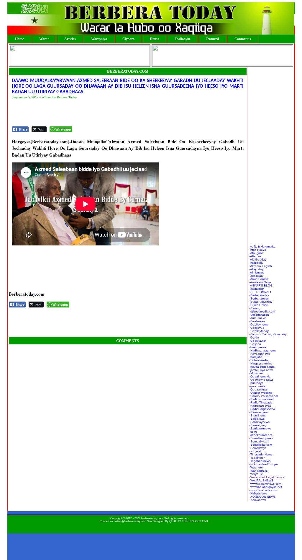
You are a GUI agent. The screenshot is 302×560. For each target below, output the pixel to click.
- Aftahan (255, 256)
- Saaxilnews (257, 415)
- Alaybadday (257, 259)
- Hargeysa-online (261, 363)
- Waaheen (256, 467)
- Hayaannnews (259, 353)
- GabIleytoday (259, 331)
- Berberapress (259, 298)
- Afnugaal (255, 253)
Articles (70, 39)
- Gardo (254, 337)
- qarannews (257, 386)
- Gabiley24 (256, 327)
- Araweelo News (260, 282)
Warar (44, 39)
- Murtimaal (256, 373)
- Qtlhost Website (260, 392)
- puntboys (256, 383)
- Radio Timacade (261, 402)
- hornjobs (255, 357)
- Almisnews (256, 272)
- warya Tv (255, 474)
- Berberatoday (259, 295)
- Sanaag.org (258, 425)
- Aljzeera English (260, 266)
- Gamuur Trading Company (267, 334)
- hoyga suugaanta (262, 366)
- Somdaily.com (259, 441)
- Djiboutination (259, 314)
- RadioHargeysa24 (262, 409)
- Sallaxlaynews (259, 422)
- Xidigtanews (258, 493)
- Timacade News (260, 454)
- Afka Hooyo (257, 249)
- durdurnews (257, 318)
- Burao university (260, 301)
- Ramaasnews (259, 412)
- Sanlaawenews (260, 428)
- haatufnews (257, 347)
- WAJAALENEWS (261, 480)
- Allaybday (256, 269)
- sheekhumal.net (260, 435)
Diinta (154, 39)
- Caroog (254, 308)
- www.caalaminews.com (265, 483)
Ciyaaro (128, 39)
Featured (212, 39)
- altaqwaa (256, 275)
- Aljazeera (256, 262)
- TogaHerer (257, 457)
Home (19, 39)
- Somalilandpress (261, 438)
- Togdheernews (259, 461)
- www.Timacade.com (263, 490)
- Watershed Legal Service (267, 477)
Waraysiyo (99, 39)
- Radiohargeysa (260, 405)
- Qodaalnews (258, 389)
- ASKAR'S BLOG (261, 285)
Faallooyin (182, 39)
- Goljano (255, 344)
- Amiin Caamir (258, 279)
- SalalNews (257, 418)
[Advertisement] (119, 113)
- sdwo (253, 431)
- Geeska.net (257, 340)
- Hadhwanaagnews (262, 350)
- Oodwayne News (261, 379)
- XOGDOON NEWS (262, 496)
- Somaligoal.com (260, 444)
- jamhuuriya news (261, 370)
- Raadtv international (263, 396)
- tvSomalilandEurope (263, 464)
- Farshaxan (257, 321)
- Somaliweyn (258, 448)
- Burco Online (258, 305)
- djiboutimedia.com (262, 311)
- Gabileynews (258, 324)
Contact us (242, 39)
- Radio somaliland (261, 399)
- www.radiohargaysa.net (265, 487)
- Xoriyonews (257, 500)
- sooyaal (255, 451)
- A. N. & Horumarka (262, 246)
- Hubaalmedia (258, 360)
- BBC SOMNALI (260, 292)
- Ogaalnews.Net (260, 376)
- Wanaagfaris (258, 470)
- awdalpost (256, 288)
